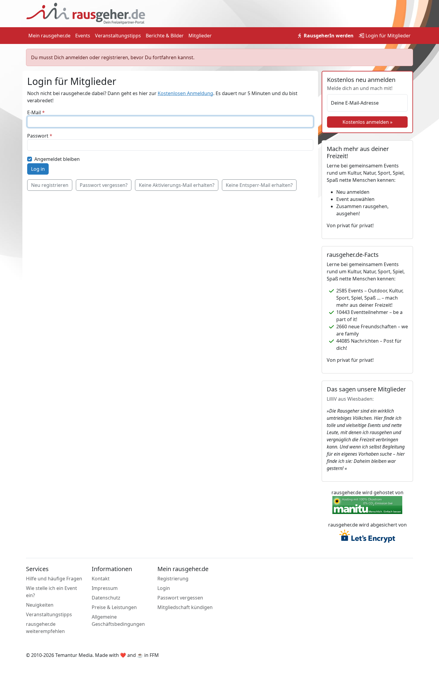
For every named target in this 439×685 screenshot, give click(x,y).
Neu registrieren (49, 185)
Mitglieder (200, 35)
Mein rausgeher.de (49, 35)
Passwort (37, 135)
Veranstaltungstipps (118, 35)
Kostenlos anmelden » (367, 122)
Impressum (105, 588)
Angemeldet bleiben (57, 159)
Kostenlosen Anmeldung (185, 93)
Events (82, 35)
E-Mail (34, 112)
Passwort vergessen (180, 597)
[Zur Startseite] (85, 13)
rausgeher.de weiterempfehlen (45, 627)
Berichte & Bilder (165, 35)
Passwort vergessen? (104, 185)
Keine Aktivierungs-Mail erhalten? (176, 185)
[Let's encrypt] (367, 536)
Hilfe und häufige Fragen (54, 578)
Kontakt (101, 578)
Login (387, 35)
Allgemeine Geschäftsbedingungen (118, 620)
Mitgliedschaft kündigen (185, 607)
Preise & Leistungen (114, 607)
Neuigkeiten (39, 605)
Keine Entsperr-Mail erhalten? (259, 185)
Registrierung (172, 578)
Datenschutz (106, 597)
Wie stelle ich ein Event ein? (51, 592)
